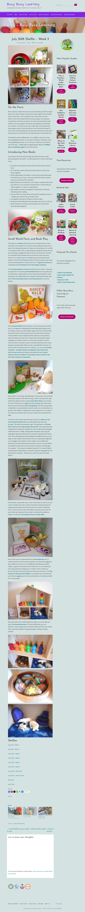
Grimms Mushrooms (32, 272)
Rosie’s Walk (17, 326)
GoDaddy (59, 908)
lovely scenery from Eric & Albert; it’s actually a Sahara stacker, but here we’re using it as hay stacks (29, 354)
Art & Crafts (33, 14)
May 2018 (11, 780)
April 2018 (11, 784)
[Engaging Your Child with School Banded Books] (45, 811)
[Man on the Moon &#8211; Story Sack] (30, 811)
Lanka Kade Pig (38, 559)
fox (26, 352)
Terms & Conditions (13, 903)
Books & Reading (44, 14)
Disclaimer (40, 903)
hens (19, 352)
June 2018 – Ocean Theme (16, 775)
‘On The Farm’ (24, 260)
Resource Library (69, 14)
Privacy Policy (23, 903)
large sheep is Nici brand (29, 427)
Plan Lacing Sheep (31, 406)
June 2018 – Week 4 (14, 767)
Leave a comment (38, 42)
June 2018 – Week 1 (14, 754)
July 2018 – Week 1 (13, 745)
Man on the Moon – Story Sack (30, 815)
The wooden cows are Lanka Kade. (33, 514)
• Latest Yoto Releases (64, 273)
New (15, 14)
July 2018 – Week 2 (13, 749)
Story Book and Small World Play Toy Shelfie (14, 816)
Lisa (29, 42)
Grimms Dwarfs (36, 279)
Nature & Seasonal (56, 14)
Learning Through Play (19, 823)
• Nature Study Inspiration (66, 282)
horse (48, 262)
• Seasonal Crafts (62, 280)
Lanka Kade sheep (36, 401)
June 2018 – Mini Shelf (15, 771)
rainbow (20, 243)
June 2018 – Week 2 (14, 758)
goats (41, 262)
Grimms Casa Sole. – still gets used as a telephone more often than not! (30, 350)
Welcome (9, 14)
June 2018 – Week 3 (14, 762)
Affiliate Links (32, 903)
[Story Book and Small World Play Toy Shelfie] (15, 811)
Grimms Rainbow (17, 269)
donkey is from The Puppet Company (33, 265)
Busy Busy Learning (23, 4)
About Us (47, 903)
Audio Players (23, 14)
